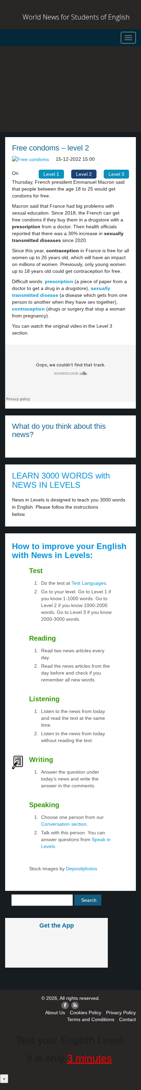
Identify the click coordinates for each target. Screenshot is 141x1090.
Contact (127, 1019)
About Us (55, 1012)
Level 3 (116, 174)
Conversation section (64, 824)
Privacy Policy (121, 1012)
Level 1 (51, 174)
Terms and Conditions (90, 1019)
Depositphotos (81, 868)
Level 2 (84, 174)
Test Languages (89, 583)
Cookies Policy (85, 1012)
